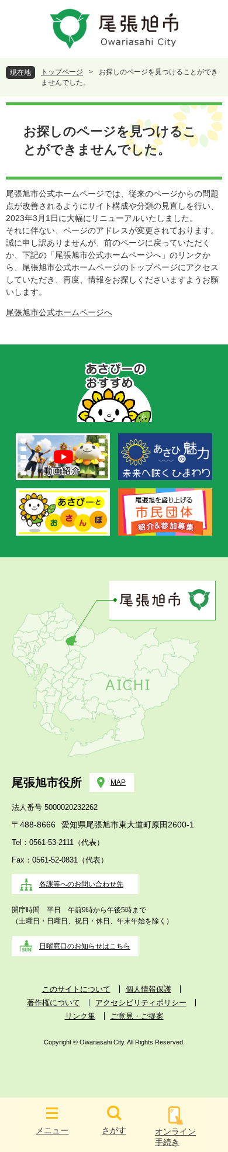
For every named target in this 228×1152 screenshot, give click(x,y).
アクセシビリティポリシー (140, 1002)
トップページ (62, 72)
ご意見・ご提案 (137, 1016)
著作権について (53, 1002)
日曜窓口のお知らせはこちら (84, 946)
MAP (118, 782)
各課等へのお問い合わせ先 (81, 884)
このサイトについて (76, 989)
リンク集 (80, 1016)
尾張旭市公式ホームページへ (59, 312)
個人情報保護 (148, 989)
